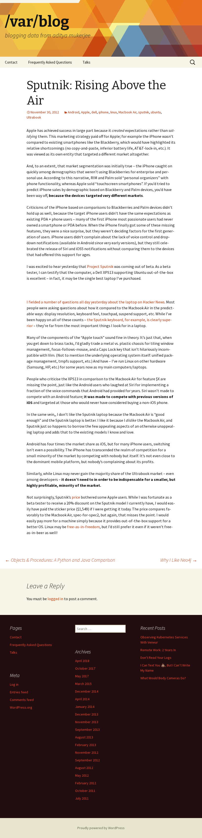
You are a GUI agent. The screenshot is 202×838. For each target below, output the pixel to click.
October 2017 (85, 668)
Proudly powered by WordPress (101, 828)
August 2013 (84, 737)
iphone (104, 112)
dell (94, 112)
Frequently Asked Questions (50, 62)
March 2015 (83, 683)
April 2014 (82, 699)
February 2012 (85, 783)
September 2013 (87, 729)
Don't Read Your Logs (155, 657)
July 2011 (82, 798)
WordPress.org (21, 707)
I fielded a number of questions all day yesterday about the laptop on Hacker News (96, 301)
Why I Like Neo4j (178, 560)
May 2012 (82, 775)
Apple (85, 112)
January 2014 (84, 706)
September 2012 (87, 760)
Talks (86, 62)
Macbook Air (127, 112)
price (76, 497)
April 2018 (82, 661)
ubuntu (156, 112)
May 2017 (82, 676)
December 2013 (86, 714)
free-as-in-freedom (83, 526)
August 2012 (84, 768)
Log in (14, 684)
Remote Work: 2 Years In (158, 650)
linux (113, 112)
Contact (11, 62)
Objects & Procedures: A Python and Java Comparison (60, 560)
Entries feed (19, 692)
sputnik (143, 112)
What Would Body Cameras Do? (163, 678)
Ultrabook (34, 117)
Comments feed (22, 700)
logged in (55, 598)
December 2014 (86, 691)
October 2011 (85, 790)
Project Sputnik (100, 266)
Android (73, 112)
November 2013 (86, 722)
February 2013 (85, 745)
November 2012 (86, 752)
